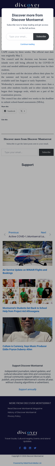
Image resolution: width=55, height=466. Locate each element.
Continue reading (27, 44)
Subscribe (41, 36)
